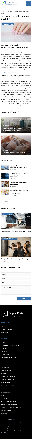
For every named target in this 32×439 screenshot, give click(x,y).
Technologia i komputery (9, 404)
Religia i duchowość (7, 386)
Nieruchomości (6, 370)
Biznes (3, 342)
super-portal (4, 45)
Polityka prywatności (8, 329)
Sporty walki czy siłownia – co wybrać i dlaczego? (15, 259)
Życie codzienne (8, 24)
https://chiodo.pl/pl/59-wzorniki (10, 72)
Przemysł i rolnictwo (7, 379)
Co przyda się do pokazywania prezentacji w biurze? (16, 231)
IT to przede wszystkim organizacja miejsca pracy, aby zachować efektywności (19, 175)
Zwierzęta (4, 414)
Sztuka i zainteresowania (9, 401)
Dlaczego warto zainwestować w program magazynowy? (19, 183)
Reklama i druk (5, 382)
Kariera (3, 364)
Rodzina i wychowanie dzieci (10, 389)
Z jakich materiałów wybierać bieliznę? (14, 152)
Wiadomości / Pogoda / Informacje (12, 407)
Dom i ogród (5, 348)
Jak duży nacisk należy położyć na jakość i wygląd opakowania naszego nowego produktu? (20, 192)
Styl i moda (4, 398)
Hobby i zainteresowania (8, 357)
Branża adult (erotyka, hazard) (11, 345)
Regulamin (4, 332)
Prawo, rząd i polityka (8, 376)
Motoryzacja (5, 367)
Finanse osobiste (6, 354)
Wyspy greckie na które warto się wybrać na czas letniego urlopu (19, 166)
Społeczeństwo (6, 392)
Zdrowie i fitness (6, 410)
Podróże (4, 373)
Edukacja (4, 351)
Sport (3, 395)
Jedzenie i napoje (6, 361)
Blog (2, 326)
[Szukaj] (3, 201)
